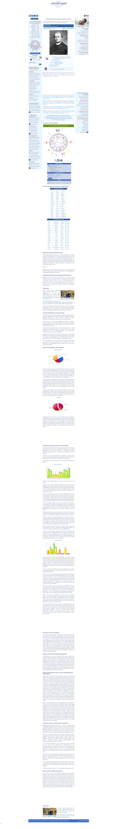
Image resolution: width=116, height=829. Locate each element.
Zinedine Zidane (85, 121)
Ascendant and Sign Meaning (34, 74)
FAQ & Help (61, 820)
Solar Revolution (85, 46)
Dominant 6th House (33, 130)
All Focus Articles (83, 132)
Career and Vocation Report (82, 32)
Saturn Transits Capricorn (34, 149)
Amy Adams (86, 120)
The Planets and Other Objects (35, 110)
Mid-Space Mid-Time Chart (34, 92)
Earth (55, 63)
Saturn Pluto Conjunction (34, 144)
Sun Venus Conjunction (33, 122)
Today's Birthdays (84, 114)
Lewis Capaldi (45, 113)
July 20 (59, 56)
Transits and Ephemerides (35, 21)
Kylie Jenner (48, 96)
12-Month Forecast (84, 44)
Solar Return (31, 97)
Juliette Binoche (65, 101)
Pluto (55, 62)
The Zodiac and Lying (33, 155)
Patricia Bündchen (53, 107)
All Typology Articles (34, 133)
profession (52, 118)
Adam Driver (85, 124)
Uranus (60, 62)
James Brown (68, 110)
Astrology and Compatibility (34, 163)
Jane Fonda (62, 110)
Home (30, 820)
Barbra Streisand (56, 97)
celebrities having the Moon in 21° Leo (61, 113)
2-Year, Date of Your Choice (82, 41)
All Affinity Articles (34, 168)
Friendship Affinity (32, 86)
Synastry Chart (32, 89)
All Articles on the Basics (35, 112)
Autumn (86, 38)
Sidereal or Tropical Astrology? (35, 107)
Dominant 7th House (33, 132)
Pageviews (52, 66)
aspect (56, 118)
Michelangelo (71, 101)
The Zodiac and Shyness (34, 153)
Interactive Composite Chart (34, 91)
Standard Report (85, 49)
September (86, 37)
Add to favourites (48, 28)
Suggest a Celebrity (84, 98)
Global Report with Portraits (83, 50)
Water (58, 63)
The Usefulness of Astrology (34, 105)
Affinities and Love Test (33, 85)
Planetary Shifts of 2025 (33, 140)
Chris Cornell (65, 106)
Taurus (61, 61)
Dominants (52, 62)
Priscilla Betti (56, 111)
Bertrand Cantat (46, 103)
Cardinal (61, 63)
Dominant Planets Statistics (83, 115)
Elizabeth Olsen (53, 103)
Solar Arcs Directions (33, 100)
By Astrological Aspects (83, 102)
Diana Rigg (60, 107)
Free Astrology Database (83, 95)
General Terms (44, 820)
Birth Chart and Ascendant (34, 73)
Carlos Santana (46, 107)
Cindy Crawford (54, 101)
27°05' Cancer (57, 59)
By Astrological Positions (83, 103)
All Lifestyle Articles (34, 159)
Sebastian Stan (85, 127)
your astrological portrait (56, 302)
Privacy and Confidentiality (53, 820)
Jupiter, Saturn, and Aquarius (34, 143)
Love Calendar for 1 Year (83, 54)
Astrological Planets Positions (82, 117)
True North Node (52, 175)
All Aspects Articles (34, 124)
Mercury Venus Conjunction (34, 117)
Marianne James (50, 111)
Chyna (60, 111)
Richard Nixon (59, 103)
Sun (57, 62)
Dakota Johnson (49, 97)
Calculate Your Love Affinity (34, 82)
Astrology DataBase (51, 115)
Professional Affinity (32, 88)
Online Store (66, 820)
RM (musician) (85, 123)
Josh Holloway (50, 108)
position (59, 118)
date (65, 118)
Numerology (51, 64)
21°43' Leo (56, 60)
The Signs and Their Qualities (34, 156)
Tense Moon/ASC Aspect (33, 120)
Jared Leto (48, 101)
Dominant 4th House (33, 127)
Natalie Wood (71, 106)
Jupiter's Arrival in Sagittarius (34, 146)
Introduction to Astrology (33, 104)
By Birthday (82, 107)
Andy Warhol (62, 97)
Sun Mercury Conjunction (34, 119)
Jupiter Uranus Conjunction (34, 141)
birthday (69, 118)
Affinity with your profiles (68, 28)
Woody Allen (59, 101)
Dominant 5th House (33, 129)
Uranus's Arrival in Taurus (34, 147)
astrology (46, 298)
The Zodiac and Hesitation (34, 152)
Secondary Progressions (33, 98)
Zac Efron (61, 96)
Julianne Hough (66, 107)
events (54, 117)
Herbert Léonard (65, 111)
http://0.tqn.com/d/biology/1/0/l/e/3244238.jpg (58, 52)
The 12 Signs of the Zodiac (34, 108)
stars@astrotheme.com (47, 74)
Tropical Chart (51, 174)
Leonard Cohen (85, 129)
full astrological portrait (65, 815)
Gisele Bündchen (59, 106)
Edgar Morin (71, 111)
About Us (39, 820)
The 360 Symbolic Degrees (34, 79)
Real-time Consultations (83, 97)
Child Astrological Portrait (83, 34)
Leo (58, 61)
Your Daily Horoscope (33, 70)
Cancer (55, 61)
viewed (63, 119)
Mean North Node (59, 175)
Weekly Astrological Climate (34, 137)
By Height (83, 109)
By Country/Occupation (83, 112)
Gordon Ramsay (85, 130)
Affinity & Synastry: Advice (34, 164)
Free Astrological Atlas (33, 76)
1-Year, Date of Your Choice (82, 40)
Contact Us (34, 820)
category (62, 118)
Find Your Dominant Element (34, 77)
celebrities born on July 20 (64, 108)
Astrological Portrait (84, 31)
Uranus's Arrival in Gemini (34, 138)
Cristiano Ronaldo (54, 96)
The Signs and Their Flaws (34, 158)
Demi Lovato (85, 126)
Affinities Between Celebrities (34, 83)
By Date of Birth (85, 106)
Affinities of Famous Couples (34, 166)
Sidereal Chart (57, 174)
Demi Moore (65, 96)
